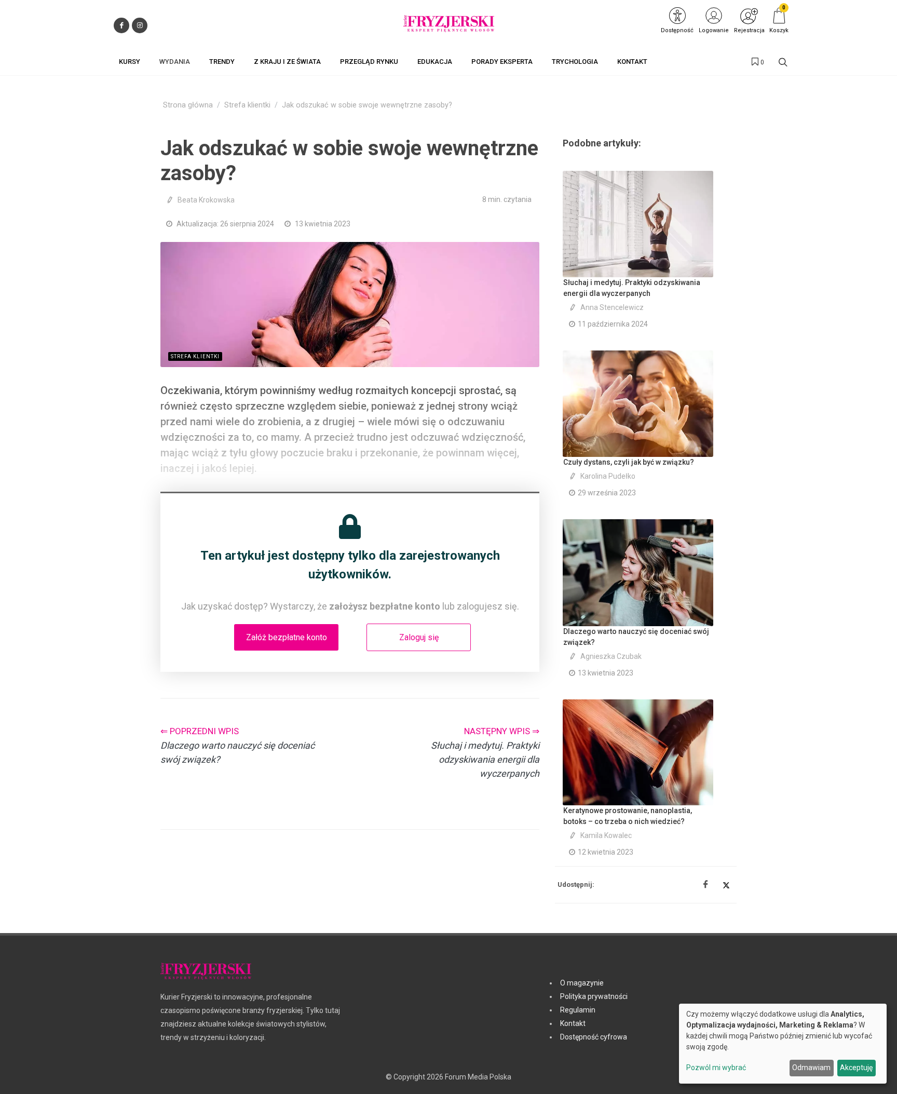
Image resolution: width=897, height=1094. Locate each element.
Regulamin (577, 1010)
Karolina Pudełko (607, 476)
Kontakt (573, 1023)
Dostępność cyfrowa (593, 1037)
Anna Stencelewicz (612, 307)
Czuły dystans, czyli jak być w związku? (628, 462)
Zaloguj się (419, 637)
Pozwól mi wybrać (716, 1067)
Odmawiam (811, 1067)
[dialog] (783, 1044)
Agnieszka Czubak (611, 656)
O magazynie (582, 983)
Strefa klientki (247, 105)
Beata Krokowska (206, 200)
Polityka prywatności (594, 996)
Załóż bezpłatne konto (286, 637)
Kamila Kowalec (606, 835)
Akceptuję (856, 1067)
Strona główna (188, 105)
